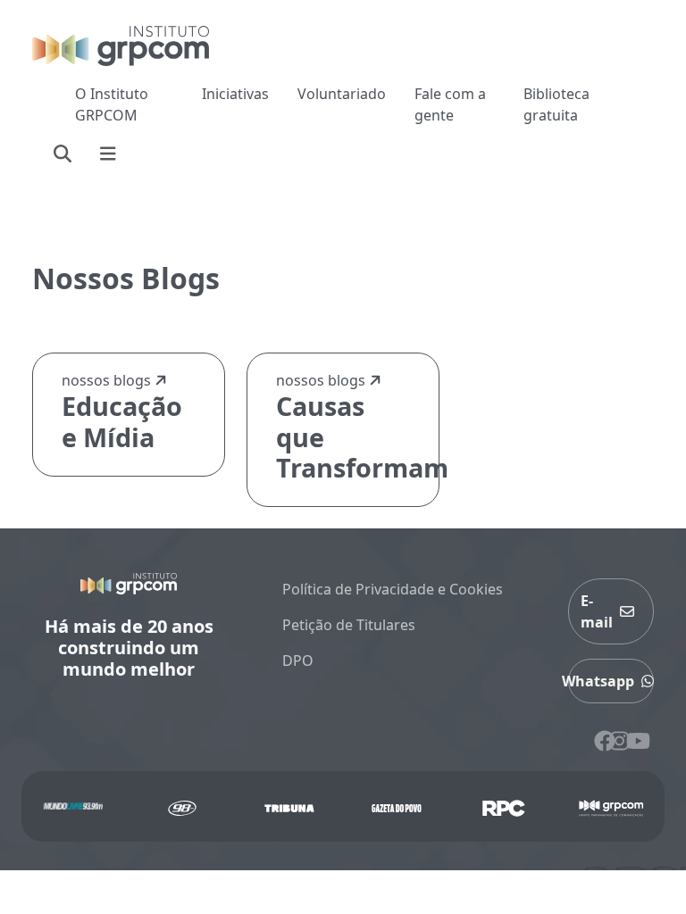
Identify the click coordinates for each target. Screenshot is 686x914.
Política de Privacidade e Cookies (392, 589)
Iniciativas (235, 94)
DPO (298, 660)
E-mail (597, 611)
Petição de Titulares (348, 625)
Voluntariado (341, 94)
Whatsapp (601, 681)
